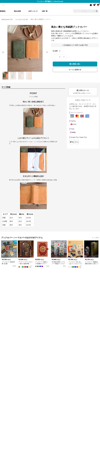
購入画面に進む (75, 64)
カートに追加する (75, 69)
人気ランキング (33, 11)
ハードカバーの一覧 (21, 19)
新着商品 (2, 11)
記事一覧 (44, 11)
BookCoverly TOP (7, 19)
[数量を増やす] (64, 57)
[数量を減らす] (56, 57)
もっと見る (95, 237)
